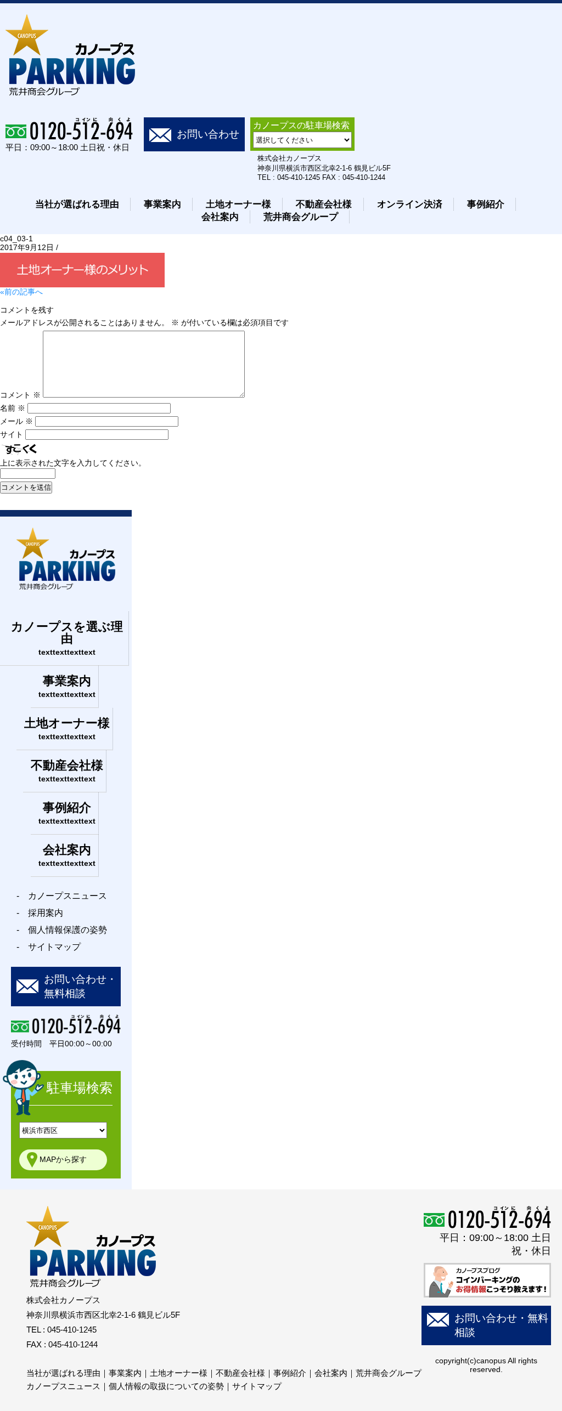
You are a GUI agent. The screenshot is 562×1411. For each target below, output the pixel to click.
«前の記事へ (21, 291)
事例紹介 (485, 204)
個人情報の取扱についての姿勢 (166, 1386)
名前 (12, 408)
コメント (20, 394)
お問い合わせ (208, 134)
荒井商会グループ (300, 217)
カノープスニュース (63, 1386)
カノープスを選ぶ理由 (67, 638)
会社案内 (220, 217)
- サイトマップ (48, 946)
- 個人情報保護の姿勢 (61, 929)
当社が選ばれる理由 (77, 204)
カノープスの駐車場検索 (301, 125)
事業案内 (162, 204)
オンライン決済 (409, 204)
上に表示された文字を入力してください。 (73, 462)
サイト (11, 434)
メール (16, 421)
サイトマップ (257, 1386)
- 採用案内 (39, 912)
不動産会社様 (324, 204)
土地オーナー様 (238, 204)
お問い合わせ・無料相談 (80, 986)
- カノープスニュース (61, 895)
